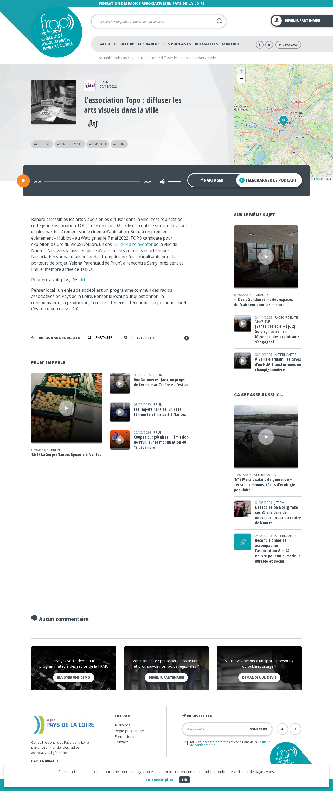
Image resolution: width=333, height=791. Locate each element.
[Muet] (162, 181)
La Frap (127, 43)
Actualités (206, 43)
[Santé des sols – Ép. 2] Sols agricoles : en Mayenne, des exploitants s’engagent (277, 334)
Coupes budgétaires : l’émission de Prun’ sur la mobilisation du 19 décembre (161, 442)
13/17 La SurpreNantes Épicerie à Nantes (66, 454)
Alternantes (286, 354)
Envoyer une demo (73, 677)
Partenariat (43, 760)
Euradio (261, 294)
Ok (184, 779)
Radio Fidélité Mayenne (276, 319)
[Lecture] (23, 180)
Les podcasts (177, 43)
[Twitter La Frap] (269, 45)
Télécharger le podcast (271, 180)
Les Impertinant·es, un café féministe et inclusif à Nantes (160, 411)
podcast (98, 144)
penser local (70, 144)
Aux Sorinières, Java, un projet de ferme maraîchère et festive (161, 382)
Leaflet (318, 179)
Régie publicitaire (129, 730)
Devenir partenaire (166, 677)
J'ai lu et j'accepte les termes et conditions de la (230, 743)
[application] (166, 180)
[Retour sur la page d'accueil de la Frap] (56, 32)
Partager (213, 180)
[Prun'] (89, 89)
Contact (231, 43)
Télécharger (143, 338)
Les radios (149, 43)
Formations (124, 736)
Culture (43, 144)
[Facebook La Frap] (260, 45)
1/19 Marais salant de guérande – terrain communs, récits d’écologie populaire (264, 485)
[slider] (175, 181)
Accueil (108, 43)
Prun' (104, 82)
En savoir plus (159, 779)
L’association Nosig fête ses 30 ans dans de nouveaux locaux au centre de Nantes (278, 515)
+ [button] (241, 71)
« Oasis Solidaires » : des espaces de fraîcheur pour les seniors (263, 302)
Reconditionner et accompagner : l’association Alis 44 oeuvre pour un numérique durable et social (277, 550)
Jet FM (279, 502)
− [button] (241, 78)
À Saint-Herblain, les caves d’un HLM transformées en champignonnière (278, 364)
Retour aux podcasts (59, 338)
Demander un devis (259, 677)
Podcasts (120, 57)
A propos (122, 725)
